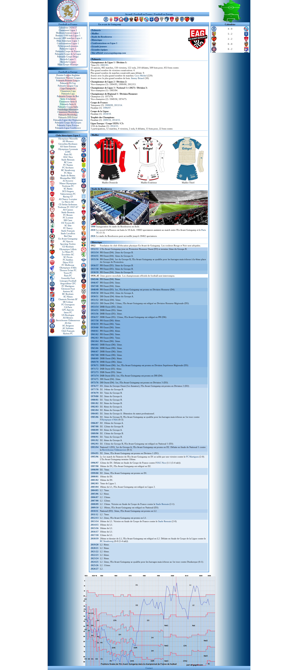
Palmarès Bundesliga (68, 114)
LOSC (68, 152)
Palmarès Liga (68, 93)
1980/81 (95, 400)
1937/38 (95, 269)
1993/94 (95, 447)
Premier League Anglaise (68, 75)
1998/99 (95, 469)
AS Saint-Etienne (68, 146)
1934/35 (95, 256)
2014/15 (116, 120)
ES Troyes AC (68, 223)
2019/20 (95, 544)
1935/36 (95, 259)
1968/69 (95, 358)
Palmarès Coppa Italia (68, 107)
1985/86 (95, 417)
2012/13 (95, 518)
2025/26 (95, 565)
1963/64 (95, 341)
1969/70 (95, 362)
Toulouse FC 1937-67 (68, 207)
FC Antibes (68, 260)
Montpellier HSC (68, 178)
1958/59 (95, 324)
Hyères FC (68, 333)
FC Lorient (68, 217)
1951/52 (95, 300)
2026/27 (95, 568)
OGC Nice (68, 157)
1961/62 (95, 334)
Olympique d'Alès (68, 267)
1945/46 (95, 279)
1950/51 (95, 296)
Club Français (68, 331)
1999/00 (95, 473)
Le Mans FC (68, 252)
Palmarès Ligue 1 (68, 48)
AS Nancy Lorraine (68, 199)
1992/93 (95, 443)
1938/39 (95, 272)
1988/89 (95, 430)
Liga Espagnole (68, 88)
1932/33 (95, 249)
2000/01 (95, 476)
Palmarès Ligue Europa (68, 125)
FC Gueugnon (68, 304)
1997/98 (95, 466)
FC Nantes (68, 165)
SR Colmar (68, 302)
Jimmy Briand (137, 78)
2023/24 (95, 558)
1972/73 (95, 372)
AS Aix (68, 323)
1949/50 (95, 293)
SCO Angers (68, 191)
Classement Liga (68, 91)
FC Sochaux (68, 167)
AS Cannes (68, 209)
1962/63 (95, 338)
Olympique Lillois (67, 249)
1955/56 (95, 313)
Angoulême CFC (68, 283)
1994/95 (95, 453)
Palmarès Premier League (68, 80)
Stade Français (68, 231)
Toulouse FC (68, 186)
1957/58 (95, 320)
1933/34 (95, 252)
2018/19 (107, 114)
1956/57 (95, 317)
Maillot (95, 33)
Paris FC (68, 275)
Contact (149, 668)
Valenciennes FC (68, 194)
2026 (93, 236)
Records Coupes (67, 62)
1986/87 (95, 423)
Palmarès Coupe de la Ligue (68, 54)
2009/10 (107, 120)
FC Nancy (68, 228)
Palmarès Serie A (68, 104)
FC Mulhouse (68, 265)
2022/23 (95, 555)
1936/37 (95, 265)
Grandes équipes (100, 49)
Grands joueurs (99, 46)
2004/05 (95, 490)
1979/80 (95, 396)
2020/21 (95, 548)
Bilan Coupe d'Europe (68, 64)
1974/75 (95, 379)
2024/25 (95, 562)
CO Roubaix (68, 246)
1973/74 (95, 375)
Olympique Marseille (68, 138)
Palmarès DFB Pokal (67, 117)
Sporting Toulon (68, 244)
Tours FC (68, 273)
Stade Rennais (67, 159)
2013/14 (118, 105)
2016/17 (95, 531)
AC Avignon (68, 325)
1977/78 (95, 389)
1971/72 (95, 369)
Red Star (68, 236)
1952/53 (95, 303)
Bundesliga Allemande (68, 109)
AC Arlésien (68, 328)
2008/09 (109, 105)
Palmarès (96, 30)
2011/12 (94, 514)
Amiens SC (68, 291)
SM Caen (68, 220)
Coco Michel (141, 75)
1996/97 (107, 108)
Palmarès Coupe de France (68, 51)
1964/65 (95, 344)
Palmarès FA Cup (68, 83)
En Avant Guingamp (67, 238)
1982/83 (95, 406)
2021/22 (95, 551)
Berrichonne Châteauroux (68, 320)
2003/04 (95, 487)
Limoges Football (68, 281)
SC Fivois (67, 257)
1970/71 (95, 365)
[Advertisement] (149, 6)
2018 (93, 230)
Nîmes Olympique (67, 183)
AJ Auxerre (68, 181)
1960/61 (95, 331)
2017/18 (95, 535)
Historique (97, 40)
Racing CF (68, 196)
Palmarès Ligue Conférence (68, 128)
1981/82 (95, 403)
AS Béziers (68, 317)
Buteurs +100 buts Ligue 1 (68, 35)
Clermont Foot (68, 288)
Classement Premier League (68, 78)
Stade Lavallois (68, 233)
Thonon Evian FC (68, 270)
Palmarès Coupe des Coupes (68, 122)
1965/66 (95, 348)
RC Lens (68, 162)
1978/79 (95, 393)
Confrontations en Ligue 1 (104, 43)
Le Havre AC (68, 202)
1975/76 (95, 382)
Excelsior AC (68, 254)
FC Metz (68, 173)
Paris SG (68, 154)
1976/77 (95, 386)
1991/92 (95, 440)
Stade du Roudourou (102, 36)
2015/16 (95, 528)
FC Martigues (68, 286)
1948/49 (95, 289)
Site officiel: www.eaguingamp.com (109, 53)
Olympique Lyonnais (68, 149)
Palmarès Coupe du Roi (68, 96)
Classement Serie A (68, 101)
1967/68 (95, 355)
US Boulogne (68, 315)
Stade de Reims (68, 175)
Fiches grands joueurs (68, 46)
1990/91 (95, 437)
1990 (93, 226)
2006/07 (95, 497)
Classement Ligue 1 (68, 30)
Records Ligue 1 (68, 59)
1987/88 (95, 426)
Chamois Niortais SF (67, 299)
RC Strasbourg (68, 170)
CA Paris (68, 307)
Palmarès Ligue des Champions (68, 120)
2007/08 (95, 500)
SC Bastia (68, 188)
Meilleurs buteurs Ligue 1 (68, 33)
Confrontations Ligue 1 (68, 43)
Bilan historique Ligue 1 (68, 41)
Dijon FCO (68, 262)
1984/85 (95, 413)
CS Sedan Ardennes (68, 204)
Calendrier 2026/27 (68, 27)
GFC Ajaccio (68, 310)
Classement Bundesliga (68, 112)
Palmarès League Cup (68, 85)
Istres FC (68, 312)
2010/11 (94, 511)
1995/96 (95, 456)
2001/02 (95, 480)
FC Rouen (68, 215)
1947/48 (95, 286)
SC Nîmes (68, 296)
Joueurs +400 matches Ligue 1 (68, 38)
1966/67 (95, 351)
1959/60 (95, 327)
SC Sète (68, 225)
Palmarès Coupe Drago (68, 56)
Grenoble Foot (68, 278)
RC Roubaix (68, 294)
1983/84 (95, 410)
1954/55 (95, 310)
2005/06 (95, 494)
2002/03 (104, 65)
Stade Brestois (67, 212)
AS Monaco (68, 141)
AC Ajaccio (68, 241)
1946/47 (95, 282)
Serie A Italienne (68, 99)
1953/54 (95, 307)
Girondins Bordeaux (67, 144)
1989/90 (95, 433)
